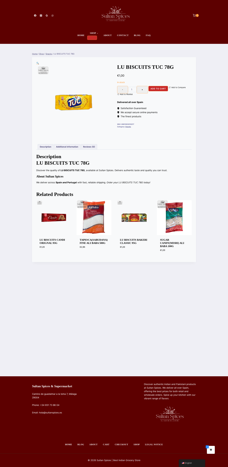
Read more (45, 255)
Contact (123, 35)
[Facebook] (35, 15)
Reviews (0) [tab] (89, 147)
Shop (137, 444)
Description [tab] (45, 147)
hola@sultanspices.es (50, 412)
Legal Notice (154, 444)
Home (81, 35)
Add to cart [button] (86, 255)
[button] (37, 63)
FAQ (148, 35)
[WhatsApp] (52, 15)
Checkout (121, 444)
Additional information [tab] (67, 147)
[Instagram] (41, 15)
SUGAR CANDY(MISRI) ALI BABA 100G (172, 243)
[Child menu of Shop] (92, 38)
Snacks (128, 127)
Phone (35, 405)
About (107, 35)
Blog (137, 35)
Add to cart (158, 88)
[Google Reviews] (46, 15)
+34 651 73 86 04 (49, 405)
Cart (106, 444)
